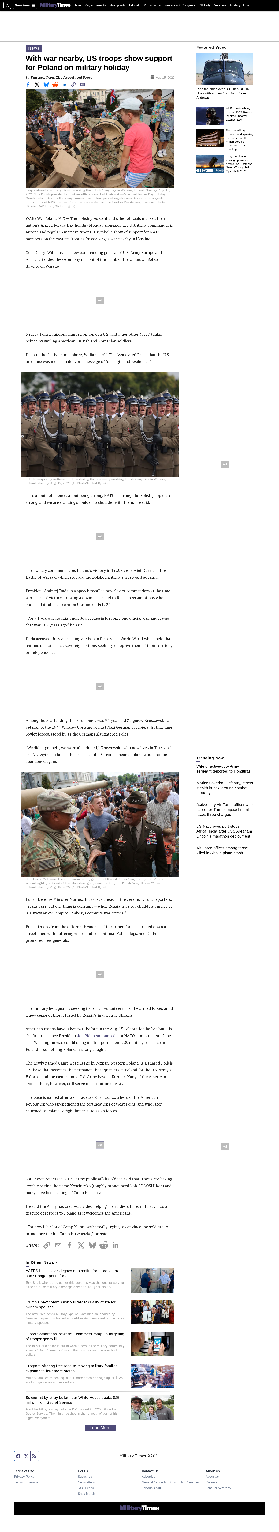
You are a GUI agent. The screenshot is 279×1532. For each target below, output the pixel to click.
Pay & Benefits (95, 5)
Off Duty (205, 5)
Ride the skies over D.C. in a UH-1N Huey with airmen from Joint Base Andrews (223, 93)
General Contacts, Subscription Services (171, 1482)
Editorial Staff (151, 1488)
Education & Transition (145, 5)
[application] (224, 69)
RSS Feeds (86, 1488)
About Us (212, 1476)
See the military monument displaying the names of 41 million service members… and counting (239, 140)
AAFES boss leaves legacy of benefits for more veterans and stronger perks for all (75, 1273)
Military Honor (240, 5)
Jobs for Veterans (218, 1488)
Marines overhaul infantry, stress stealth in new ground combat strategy (224, 788)
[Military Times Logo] (55, 5)
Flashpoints (117, 5)
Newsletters (86, 1482)
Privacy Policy (24, 1476)
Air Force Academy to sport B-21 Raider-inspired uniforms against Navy (239, 114)
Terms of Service (26, 1482)
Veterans (220, 5)
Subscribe (85, 1476)
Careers (211, 1482)
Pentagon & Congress (179, 5)
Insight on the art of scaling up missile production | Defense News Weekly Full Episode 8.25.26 (239, 164)
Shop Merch (86, 1494)
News (77, 5)
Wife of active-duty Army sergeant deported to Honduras (223, 768)
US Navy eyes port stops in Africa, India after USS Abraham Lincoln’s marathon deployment (224, 831)
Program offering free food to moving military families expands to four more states (72, 1368)
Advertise (148, 1476)
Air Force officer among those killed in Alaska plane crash (222, 850)
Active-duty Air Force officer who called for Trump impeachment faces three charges (224, 810)
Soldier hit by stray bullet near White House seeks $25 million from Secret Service (73, 1400)
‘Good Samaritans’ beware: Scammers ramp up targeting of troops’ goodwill (75, 1336)
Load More (100, 1427)
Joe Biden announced (96, 1035)
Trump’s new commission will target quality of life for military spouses (71, 1304)
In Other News (40, 1262)
